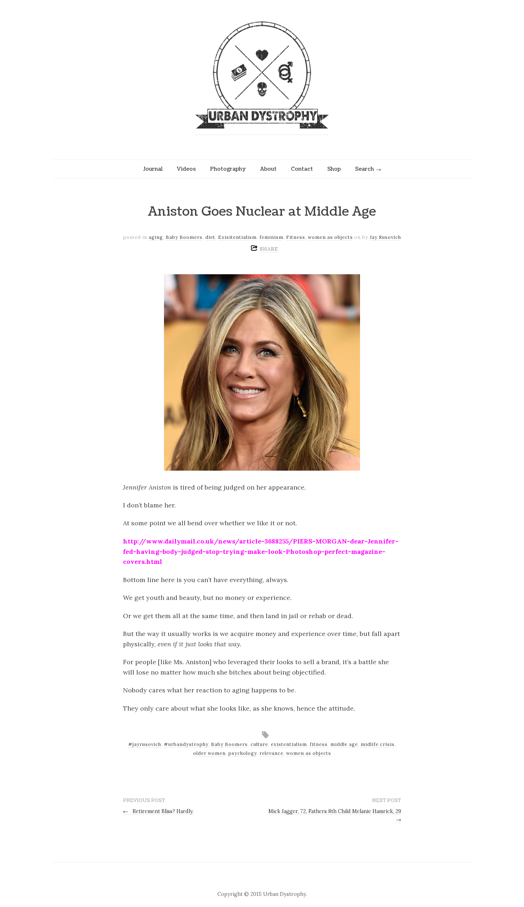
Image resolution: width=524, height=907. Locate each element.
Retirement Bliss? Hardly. (158, 811)
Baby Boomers (184, 237)
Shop (334, 168)
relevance (271, 753)
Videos (186, 168)
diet (210, 237)
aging (156, 237)
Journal (153, 168)
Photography (228, 168)
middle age (344, 744)
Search (364, 168)
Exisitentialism (237, 237)
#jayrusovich (144, 744)
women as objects (330, 237)
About (268, 168)
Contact (302, 168)
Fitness (295, 237)
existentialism (289, 744)
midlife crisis (378, 744)
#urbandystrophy (186, 744)
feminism (271, 237)
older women (209, 753)
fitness (319, 744)
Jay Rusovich (385, 237)
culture (259, 744)
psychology (242, 753)
